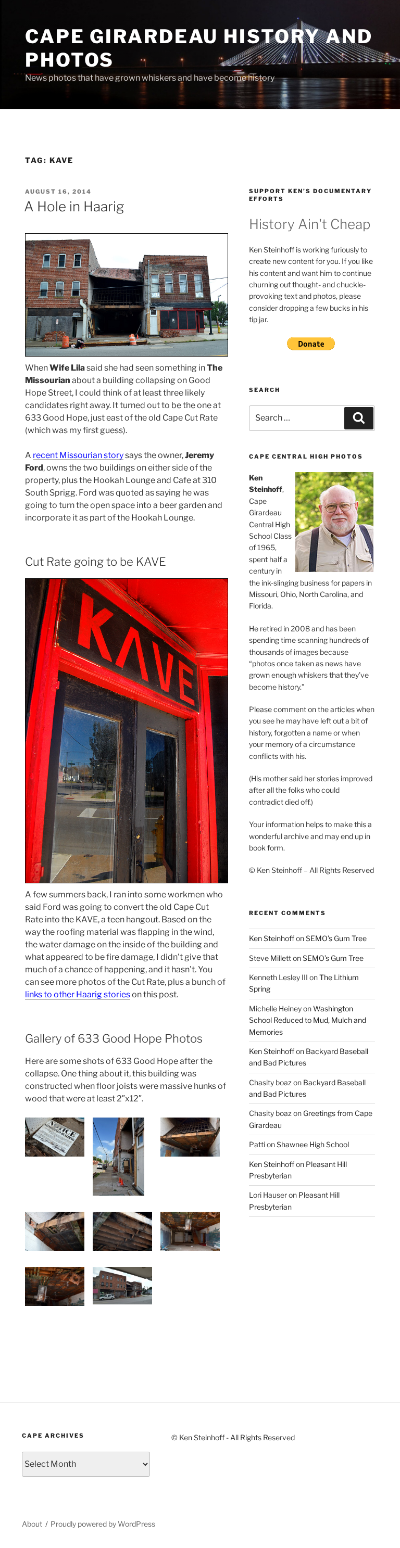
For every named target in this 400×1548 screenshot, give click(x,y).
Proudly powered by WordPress (103, 1523)
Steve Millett (270, 958)
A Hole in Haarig (74, 206)
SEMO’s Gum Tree (336, 938)
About (32, 1523)
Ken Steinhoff (271, 938)
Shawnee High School (313, 1144)
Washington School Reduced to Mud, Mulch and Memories (307, 1020)
